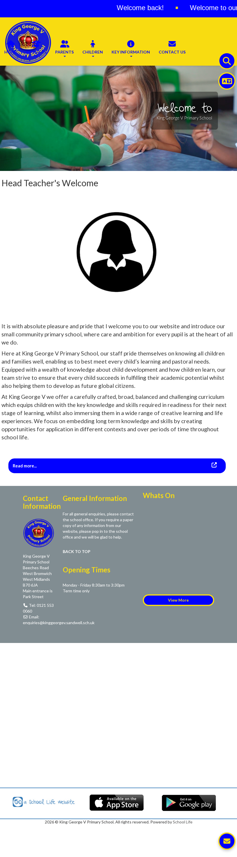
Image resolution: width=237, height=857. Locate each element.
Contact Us (172, 51)
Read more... (25, 465)
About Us (36, 51)
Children (92, 51)
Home (10, 51)
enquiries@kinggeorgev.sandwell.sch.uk (59, 622)
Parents (64, 51)
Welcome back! (121, 8)
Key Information (131, 51)
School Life (182, 821)
